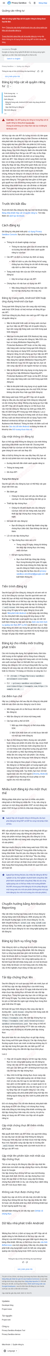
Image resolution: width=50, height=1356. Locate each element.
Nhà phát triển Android (16, 613)
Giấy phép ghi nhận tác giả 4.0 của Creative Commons (20, 1279)
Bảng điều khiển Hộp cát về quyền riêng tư (19, 213)
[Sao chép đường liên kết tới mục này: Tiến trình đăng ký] (29, 586)
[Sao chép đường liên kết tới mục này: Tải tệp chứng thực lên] (35, 977)
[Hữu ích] (38, 71)
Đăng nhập (43, 3)
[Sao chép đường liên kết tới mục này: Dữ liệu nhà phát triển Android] (4, 1227)
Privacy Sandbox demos (11, 1334)
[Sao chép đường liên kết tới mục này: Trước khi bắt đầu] (28, 203)
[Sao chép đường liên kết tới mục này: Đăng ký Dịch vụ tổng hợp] (39, 941)
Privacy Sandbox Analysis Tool (13, 1330)
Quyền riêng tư (18, 1344)
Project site (6, 1320)
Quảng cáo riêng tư (13, 10)
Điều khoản (6, 1344)
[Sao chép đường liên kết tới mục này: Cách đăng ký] (22, 225)
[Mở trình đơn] (3, 3)
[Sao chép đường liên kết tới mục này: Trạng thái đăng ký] (20, 479)
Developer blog (7, 1305)
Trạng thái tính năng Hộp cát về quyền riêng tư (19, 36)
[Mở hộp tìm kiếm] (30, 2)
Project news (7, 1309)
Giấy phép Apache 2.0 (32, 1281)
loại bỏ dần (30, 123)
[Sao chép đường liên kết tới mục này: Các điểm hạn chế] (24, 696)
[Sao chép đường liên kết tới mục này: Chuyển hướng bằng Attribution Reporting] (18, 907)
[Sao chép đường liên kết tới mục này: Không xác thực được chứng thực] (42, 1192)
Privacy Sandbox (7, 66)
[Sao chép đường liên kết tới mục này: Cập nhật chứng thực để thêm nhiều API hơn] (13, 1128)
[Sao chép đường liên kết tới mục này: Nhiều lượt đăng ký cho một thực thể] (9, 793)
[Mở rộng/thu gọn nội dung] (17, 93)
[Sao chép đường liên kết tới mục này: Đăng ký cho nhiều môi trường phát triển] (18, 647)
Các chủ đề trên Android (19, 426)
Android (43, 774)
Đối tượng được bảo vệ (22, 429)
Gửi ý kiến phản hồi (12, 76)
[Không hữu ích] (42, 71)
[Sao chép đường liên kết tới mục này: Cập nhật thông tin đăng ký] (36, 436)
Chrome (36, 774)
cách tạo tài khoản (16, 216)
